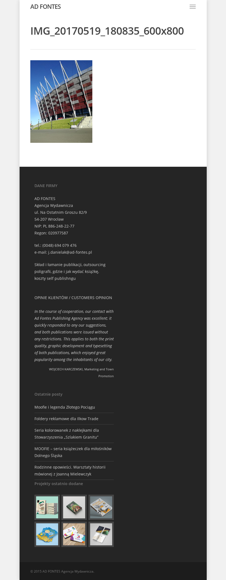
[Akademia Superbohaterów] (74, 507)
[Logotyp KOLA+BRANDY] (74, 534)
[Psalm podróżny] (101, 534)
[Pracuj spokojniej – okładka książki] (47, 507)
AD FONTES (45, 6)
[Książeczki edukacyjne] (47, 534)
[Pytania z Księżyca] (101, 507)
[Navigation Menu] (193, 6)
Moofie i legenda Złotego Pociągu (64, 407)
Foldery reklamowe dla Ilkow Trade (66, 418)
